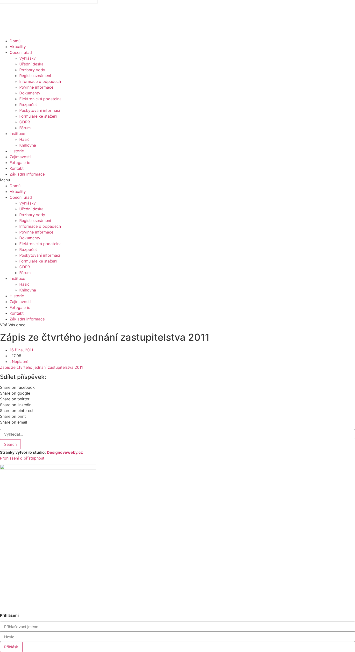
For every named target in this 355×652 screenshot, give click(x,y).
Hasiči (24, 139)
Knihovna (27, 145)
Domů (15, 40)
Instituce (17, 133)
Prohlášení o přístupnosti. (23, 458)
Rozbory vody (32, 69)
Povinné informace (36, 87)
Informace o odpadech (40, 81)
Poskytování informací (39, 110)
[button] (177, 180)
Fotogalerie (20, 162)
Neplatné (20, 361)
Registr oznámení (35, 75)
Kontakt (17, 168)
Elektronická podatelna (40, 98)
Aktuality (18, 46)
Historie (17, 151)
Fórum (25, 127)
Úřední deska (31, 64)
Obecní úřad (21, 52)
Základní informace (27, 174)
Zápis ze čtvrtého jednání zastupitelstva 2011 (41, 367)
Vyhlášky (27, 58)
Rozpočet (28, 104)
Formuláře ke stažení (38, 116)
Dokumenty (29, 93)
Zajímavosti (20, 156)
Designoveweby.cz (65, 452)
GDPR (24, 122)
